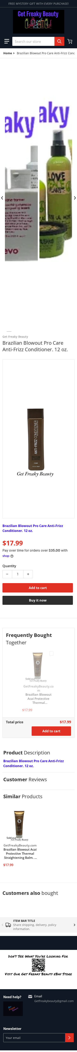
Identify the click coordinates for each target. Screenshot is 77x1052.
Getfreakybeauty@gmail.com (54, 1001)
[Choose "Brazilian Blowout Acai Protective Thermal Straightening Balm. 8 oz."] (51, 653)
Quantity (9, 566)
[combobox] (36, 41)
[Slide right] (74, 198)
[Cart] (70, 41)
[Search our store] (59, 41)
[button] (6, 41)
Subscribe (69, 1037)
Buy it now (38, 600)
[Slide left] (2, 198)
